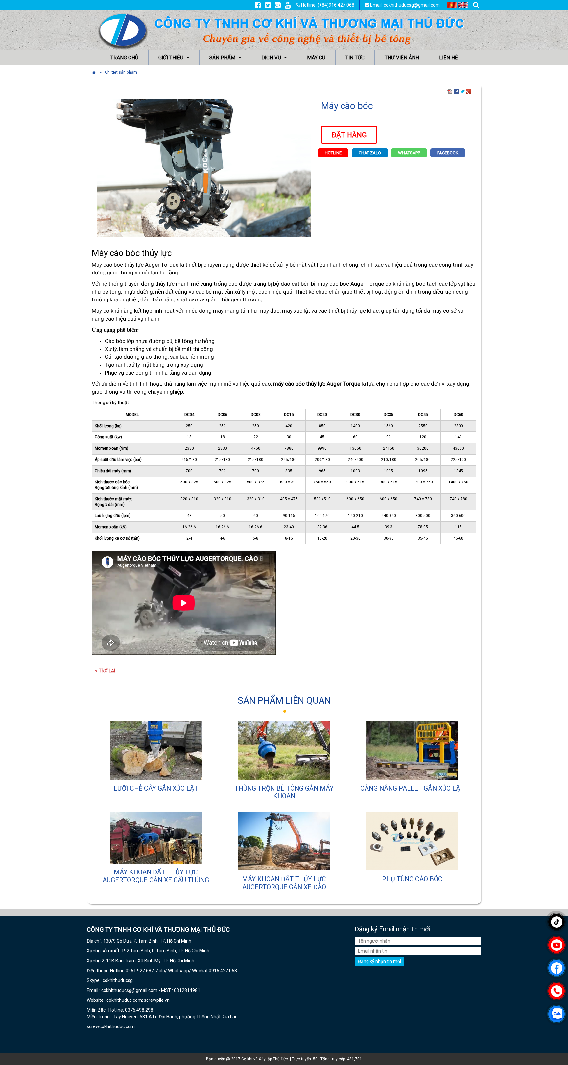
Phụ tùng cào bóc (412, 879)
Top (552, 1041)
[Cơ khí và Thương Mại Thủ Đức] (94, 72)
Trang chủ (124, 58)
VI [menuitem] (452, 5)
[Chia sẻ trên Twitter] (462, 91)
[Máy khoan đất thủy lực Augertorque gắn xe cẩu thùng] (156, 838)
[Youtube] (288, 5)
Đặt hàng (349, 135)
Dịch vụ (271, 58)
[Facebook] (258, 5)
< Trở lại (105, 670)
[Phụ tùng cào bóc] (412, 841)
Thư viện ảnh (402, 58)
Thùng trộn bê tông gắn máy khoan (284, 792)
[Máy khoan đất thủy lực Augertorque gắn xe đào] (284, 841)
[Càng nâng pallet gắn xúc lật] (412, 750)
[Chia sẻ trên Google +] (468, 91)
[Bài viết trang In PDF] (450, 91)
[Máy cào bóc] (204, 167)
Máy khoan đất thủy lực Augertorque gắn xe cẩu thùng (156, 876)
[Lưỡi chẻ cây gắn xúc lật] (156, 750)
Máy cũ (316, 58)
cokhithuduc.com (117, 1026)
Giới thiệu (171, 58)
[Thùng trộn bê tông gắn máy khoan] (284, 750)
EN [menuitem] (463, 5)
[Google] (278, 5)
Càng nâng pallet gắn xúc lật (412, 788)
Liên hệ (448, 58)
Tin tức (355, 58)
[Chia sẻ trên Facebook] (456, 91)
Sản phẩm (223, 58)
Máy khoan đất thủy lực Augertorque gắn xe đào (284, 883)
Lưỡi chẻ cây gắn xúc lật (156, 788)
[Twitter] (268, 5)
